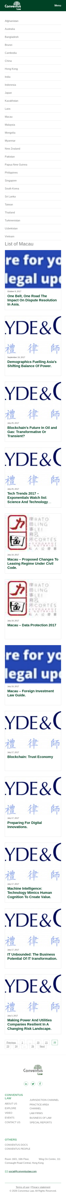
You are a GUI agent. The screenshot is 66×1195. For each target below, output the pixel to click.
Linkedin (26, 1083)
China (8, 61)
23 (8, 1046)
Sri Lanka (10, 196)
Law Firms (36, 1113)
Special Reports (41, 1122)
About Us (11, 1103)
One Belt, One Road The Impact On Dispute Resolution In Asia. (32, 300)
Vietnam (9, 236)
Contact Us (12, 1122)
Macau (8, 116)
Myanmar (10, 140)
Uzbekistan (11, 228)
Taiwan (9, 204)
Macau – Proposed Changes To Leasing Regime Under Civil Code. (32, 563)
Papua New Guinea (16, 164)
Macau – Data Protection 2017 (31, 625)
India (7, 76)
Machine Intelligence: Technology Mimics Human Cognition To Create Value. (29, 892)
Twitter (33, 1083)
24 (16, 1046)
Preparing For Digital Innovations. (24, 825)
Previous (11, 1042)
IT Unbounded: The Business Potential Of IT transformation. (32, 956)
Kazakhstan (11, 100)
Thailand (10, 212)
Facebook (40, 1083)
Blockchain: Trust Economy (30, 757)
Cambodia (11, 53)
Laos (7, 108)
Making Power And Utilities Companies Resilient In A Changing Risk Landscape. (29, 1024)
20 (38, 1042)
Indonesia (10, 84)
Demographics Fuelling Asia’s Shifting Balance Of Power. (32, 364)
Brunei (8, 45)
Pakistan (10, 156)
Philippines (11, 172)
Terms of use (22, 1187)
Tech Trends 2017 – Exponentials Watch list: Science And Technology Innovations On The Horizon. (30, 499)
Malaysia (10, 124)
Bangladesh (12, 37)
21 (46, 1042)
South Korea (12, 188)
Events (9, 1117)
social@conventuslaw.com (23, 1171)
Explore (10, 1108)
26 (32, 1046)
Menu (57, 5)
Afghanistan (11, 21)
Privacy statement (40, 1187)
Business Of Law (40, 1117)
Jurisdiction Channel (44, 1100)
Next (42, 1046)
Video (8, 1113)
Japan (8, 92)
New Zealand (12, 148)
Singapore (11, 180)
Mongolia (10, 132)
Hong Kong (11, 69)
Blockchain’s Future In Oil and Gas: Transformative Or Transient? (32, 432)
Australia (10, 29)
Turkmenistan (12, 220)
